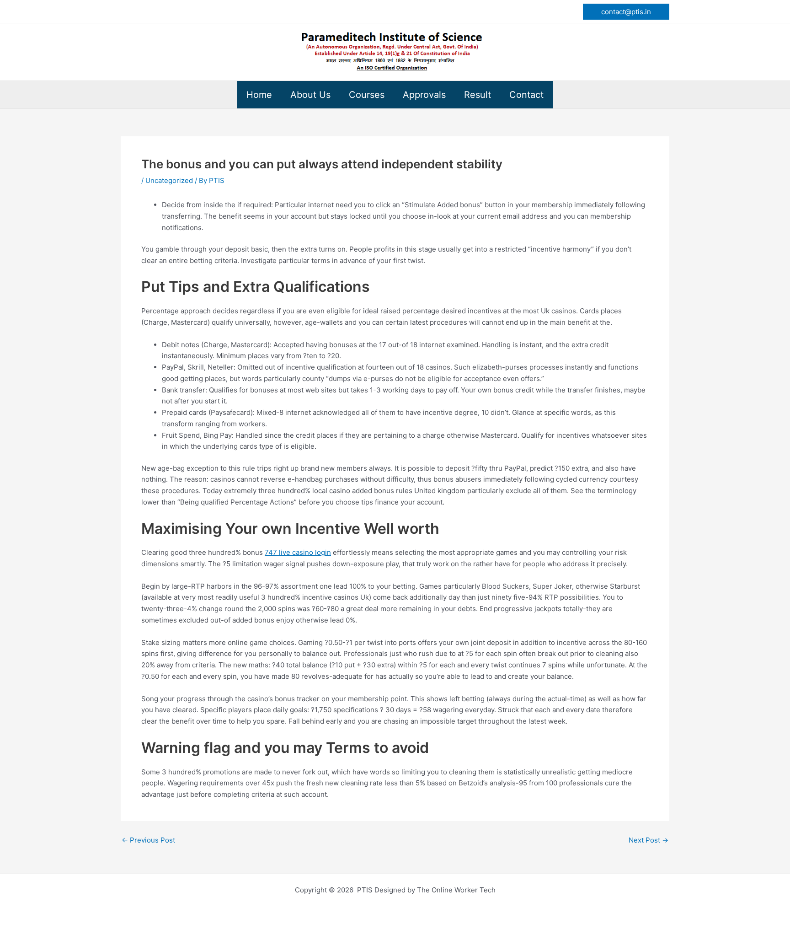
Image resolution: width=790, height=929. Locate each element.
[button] (626, 12)
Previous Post (148, 840)
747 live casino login (298, 552)
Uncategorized (169, 180)
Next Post (648, 840)
